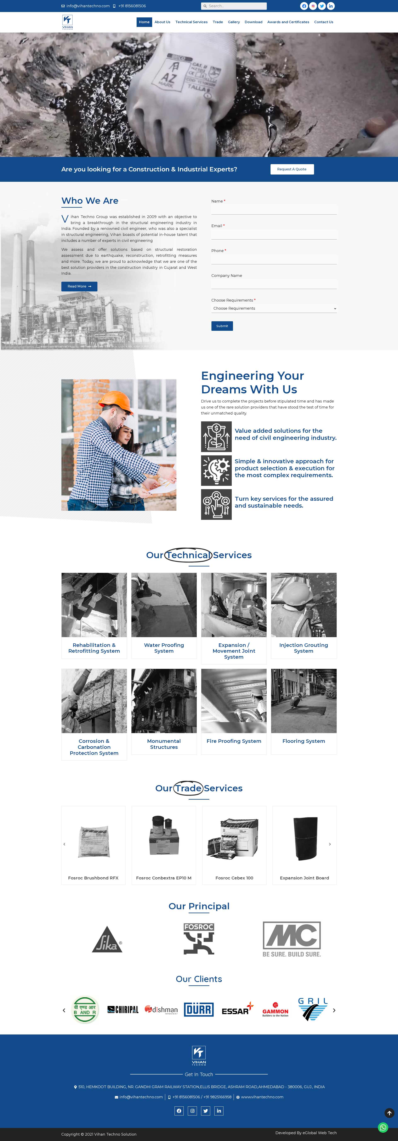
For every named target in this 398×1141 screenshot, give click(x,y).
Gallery (234, 22)
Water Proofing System (164, 648)
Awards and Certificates (288, 22)
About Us (162, 22)
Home (144, 22)
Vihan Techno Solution (115, 1134)
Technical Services (191, 22)
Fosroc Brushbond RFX (234, 877)
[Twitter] (205, 1111)
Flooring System (304, 741)
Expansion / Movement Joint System (234, 651)
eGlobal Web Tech (320, 1133)
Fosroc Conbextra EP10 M (304, 877)
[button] (79, 286)
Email (218, 226)
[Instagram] (192, 1111)
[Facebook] (179, 1111)
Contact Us (323, 22)
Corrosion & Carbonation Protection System (94, 747)
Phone (218, 251)
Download (253, 22)
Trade (218, 22)
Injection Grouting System (303, 648)
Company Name (226, 275)
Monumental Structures (164, 744)
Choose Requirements (233, 300)
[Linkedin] (331, 6)
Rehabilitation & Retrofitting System (94, 648)
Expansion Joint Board (163, 877)
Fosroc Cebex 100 (93, 877)
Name (218, 201)
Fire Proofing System (234, 741)
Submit (222, 326)
